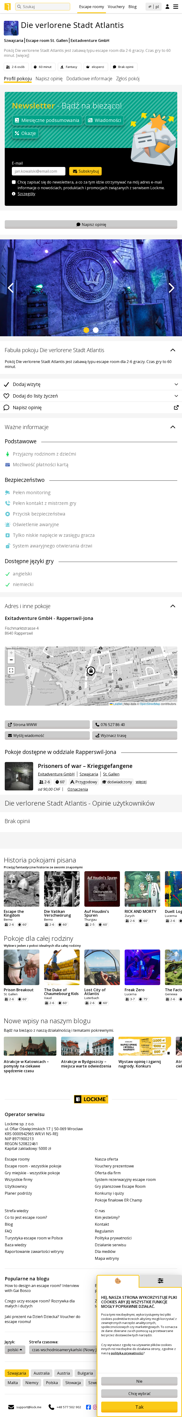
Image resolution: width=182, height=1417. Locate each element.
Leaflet (117, 704)
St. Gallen (111, 774)
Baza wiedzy (15, 1244)
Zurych (130, 915)
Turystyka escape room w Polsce (34, 1238)
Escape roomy (91, 6)
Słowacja (73, 1382)
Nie (139, 1381)
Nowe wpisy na (47, 1020)
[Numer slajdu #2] (96, 330)
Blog (132, 6)
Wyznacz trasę (113, 735)
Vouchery (116, 6)
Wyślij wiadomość (28, 735)
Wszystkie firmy (18, 1179)
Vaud (48, 998)
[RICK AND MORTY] (142, 889)
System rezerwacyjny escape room (125, 1179)
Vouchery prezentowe (114, 1166)
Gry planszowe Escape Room (120, 1186)
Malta (13, 1382)
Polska (52, 1382)
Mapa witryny (107, 1258)
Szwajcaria (13, 40)
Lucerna (130, 994)
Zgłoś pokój (127, 79)
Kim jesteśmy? (107, 1217)
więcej (141, 782)
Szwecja (95, 1382)
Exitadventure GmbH (90, 40)
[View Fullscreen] (11, 670)
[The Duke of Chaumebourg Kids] (62, 967)
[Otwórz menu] (175, 6)
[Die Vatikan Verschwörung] (62, 889)
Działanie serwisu (110, 1244)
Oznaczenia (78, 789)
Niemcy (31, 1382)
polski (13, 1349)
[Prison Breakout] (21, 967)
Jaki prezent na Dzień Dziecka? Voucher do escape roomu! (42, 1319)
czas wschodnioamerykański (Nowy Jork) (68, 1349)
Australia (42, 1373)
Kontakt (102, 1224)
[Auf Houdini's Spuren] (102, 889)
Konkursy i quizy (109, 1193)
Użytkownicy (16, 1186)
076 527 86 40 (112, 724)
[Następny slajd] (171, 287)
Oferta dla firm (108, 1172)
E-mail (17, 163)
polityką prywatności (127, 1353)
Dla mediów (105, 1251)
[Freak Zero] (142, 967)
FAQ (8, 1231)
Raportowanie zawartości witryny (34, 1251)
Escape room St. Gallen (47, 40)
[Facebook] (88, 1407)
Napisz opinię (49, 79)
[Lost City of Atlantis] (102, 967)
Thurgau (90, 919)
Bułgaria (85, 1373)
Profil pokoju (18, 79)
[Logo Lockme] (7, 6)
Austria (63, 1373)
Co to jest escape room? (26, 1217)
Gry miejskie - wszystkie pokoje (32, 1172)
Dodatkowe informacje (89, 79)
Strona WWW (24, 724)
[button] (11, 652)
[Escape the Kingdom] (21, 889)
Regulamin (104, 1231)
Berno (8, 919)
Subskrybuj (88, 171)
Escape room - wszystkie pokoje (33, 1166)
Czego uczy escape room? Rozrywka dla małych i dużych (40, 1304)
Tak (139, 1407)
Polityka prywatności (113, 1238)
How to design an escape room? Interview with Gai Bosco (42, 1288)
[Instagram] (95, 1407)
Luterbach (91, 998)
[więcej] (22, 55)
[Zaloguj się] (167, 6)
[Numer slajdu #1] (86, 330)
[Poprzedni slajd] (11, 287)
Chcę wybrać (139, 1393)
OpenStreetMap (150, 704)
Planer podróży (18, 1193)
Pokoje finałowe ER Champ (118, 1200)
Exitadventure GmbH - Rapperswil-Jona (49, 618)
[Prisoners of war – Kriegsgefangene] (19, 776)
